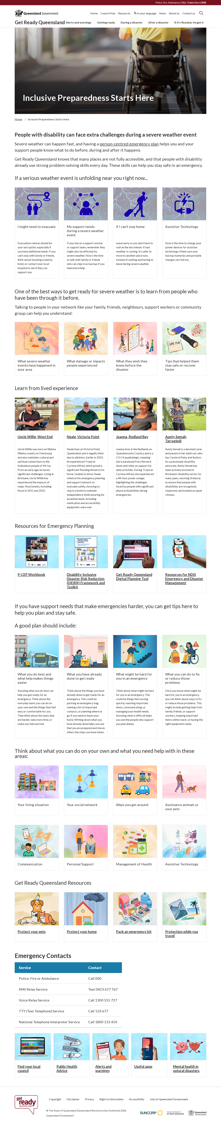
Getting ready (106, 22)
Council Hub (107, 13)
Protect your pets (32, 931)
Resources (124, 13)
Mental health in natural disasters (186, 1068)
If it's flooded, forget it (189, 22)
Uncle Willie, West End (35, 437)
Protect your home (82, 931)
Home (94, 13)
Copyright (55, 1099)
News (162, 13)
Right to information (111, 1099)
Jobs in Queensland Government (169, 1099)
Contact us (188, 13)
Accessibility (136, 1099)
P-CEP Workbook (31, 574)
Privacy (89, 1099)
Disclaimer (73, 1099)
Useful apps (143, 1066)
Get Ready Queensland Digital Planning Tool (134, 576)
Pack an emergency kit (134, 931)
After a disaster (158, 22)
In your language (146, 13)
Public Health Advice (66, 1068)
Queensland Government (60, 1115)
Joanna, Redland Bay (132, 437)
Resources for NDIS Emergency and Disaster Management (184, 578)
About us (174, 13)
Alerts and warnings (78, 22)
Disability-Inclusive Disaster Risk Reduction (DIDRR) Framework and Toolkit (86, 580)
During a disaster (132, 22)
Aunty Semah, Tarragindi (176, 439)
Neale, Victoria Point (83, 437)
